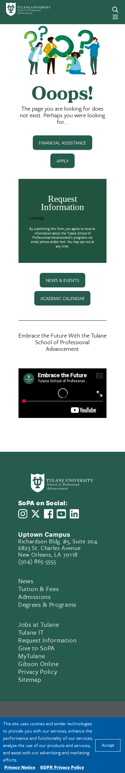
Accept (108, 745)
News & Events (62, 280)
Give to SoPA (36, 647)
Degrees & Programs (47, 604)
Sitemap (29, 679)
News (26, 580)
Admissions (34, 596)
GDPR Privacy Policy (62, 767)
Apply (62, 160)
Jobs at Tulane (38, 624)
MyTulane (31, 655)
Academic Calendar (62, 298)
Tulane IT (31, 632)
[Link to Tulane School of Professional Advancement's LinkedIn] (74, 513)
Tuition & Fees (38, 588)
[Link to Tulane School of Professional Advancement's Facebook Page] (48, 513)
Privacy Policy (37, 671)
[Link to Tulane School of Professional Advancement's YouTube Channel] (61, 514)
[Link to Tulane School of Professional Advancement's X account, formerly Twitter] (35, 513)
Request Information (47, 640)
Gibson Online (38, 663)
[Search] (115, 9)
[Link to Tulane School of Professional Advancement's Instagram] (22, 513)
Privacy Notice (19, 767)
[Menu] (115, 17)
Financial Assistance (62, 142)
